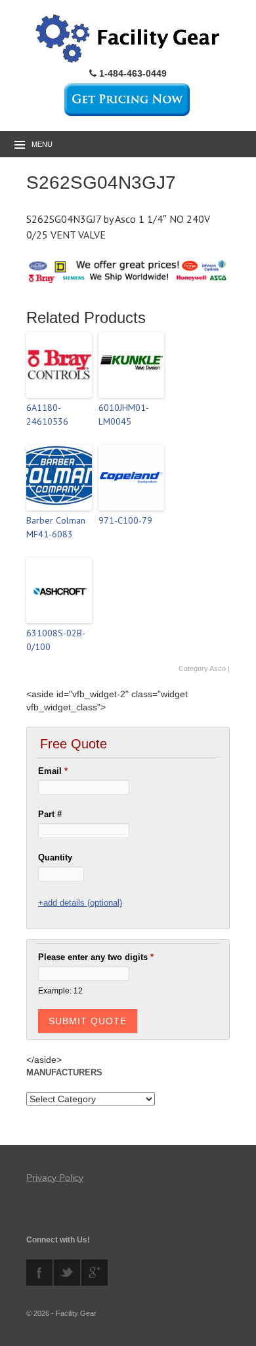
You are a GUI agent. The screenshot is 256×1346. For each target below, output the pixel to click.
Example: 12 (60, 990)
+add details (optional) (80, 903)
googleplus (94, 1272)
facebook (39, 1272)
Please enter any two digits (96, 957)
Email (53, 771)
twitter (67, 1272)
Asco (217, 668)
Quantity (55, 857)
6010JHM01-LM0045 (123, 414)
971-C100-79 (125, 520)
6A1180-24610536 (47, 414)
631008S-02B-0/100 (55, 640)
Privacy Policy (54, 1177)
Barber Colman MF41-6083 (55, 527)
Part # (50, 814)
